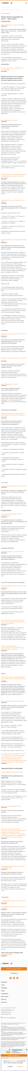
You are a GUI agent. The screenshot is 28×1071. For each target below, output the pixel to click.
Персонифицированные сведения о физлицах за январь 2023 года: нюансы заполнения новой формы (13, 176)
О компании (4, 993)
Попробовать (14, 973)
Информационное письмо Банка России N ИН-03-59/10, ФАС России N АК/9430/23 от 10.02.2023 (13, 415)
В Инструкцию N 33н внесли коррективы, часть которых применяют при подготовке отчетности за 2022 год (13, 622)
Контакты (4, 1002)
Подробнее (20, 1066)
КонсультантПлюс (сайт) (6, 1014)
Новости (8, 7)
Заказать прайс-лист (14, 1055)
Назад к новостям (6, 13)
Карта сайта (4, 996)
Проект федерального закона (9, 121)
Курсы (3, 990)
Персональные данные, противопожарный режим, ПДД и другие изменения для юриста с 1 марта (13, 679)
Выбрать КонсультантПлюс (14, 969)
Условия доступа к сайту (6, 1012)
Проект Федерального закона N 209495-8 (12, 25)
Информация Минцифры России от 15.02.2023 (13, 486)
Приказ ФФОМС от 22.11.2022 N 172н (12, 772)
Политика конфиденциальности (7, 1009)
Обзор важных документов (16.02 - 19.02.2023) (10, 9)
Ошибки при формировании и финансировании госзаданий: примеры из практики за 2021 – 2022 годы (12, 648)
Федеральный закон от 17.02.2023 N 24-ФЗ (12, 552)
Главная (3, 7)
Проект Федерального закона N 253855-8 (12, 702)
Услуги (3, 985)
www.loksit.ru (13, 1061)
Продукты (4, 982)
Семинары (4, 988)
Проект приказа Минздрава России (11, 806)
